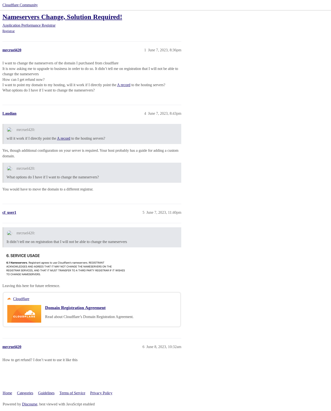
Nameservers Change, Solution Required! (62, 17)
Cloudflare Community (20, 5)
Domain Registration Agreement (75, 307)
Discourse (29, 404)
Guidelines (46, 393)
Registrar (8, 31)
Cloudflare (21, 299)
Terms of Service (72, 393)
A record (123, 85)
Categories (25, 393)
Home (7, 393)
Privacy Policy (101, 393)
